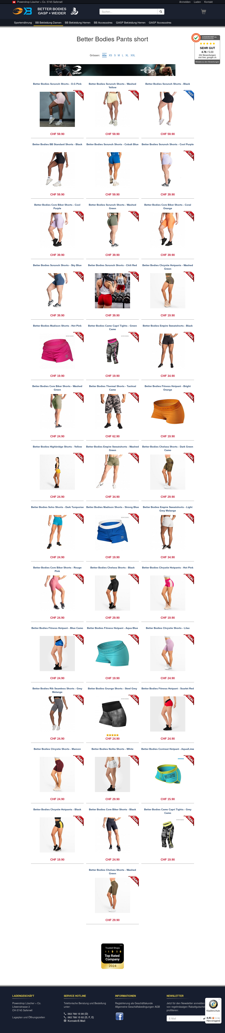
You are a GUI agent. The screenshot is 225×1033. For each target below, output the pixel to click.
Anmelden (185, 2)
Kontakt (208, 2)
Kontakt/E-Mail (76, 1020)
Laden (197, 2)
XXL (133, 55)
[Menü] (219, 1000)
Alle (104, 55)
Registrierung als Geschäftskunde (134, 1003)
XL (127, 55)
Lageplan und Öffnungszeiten (28, 1017)
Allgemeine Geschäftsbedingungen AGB (137, 1006)
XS (110, 55)
